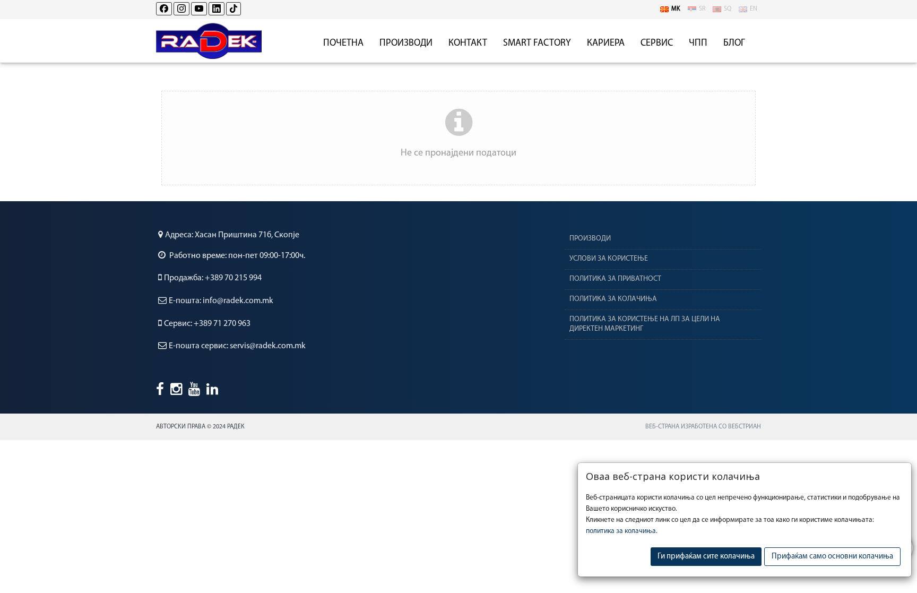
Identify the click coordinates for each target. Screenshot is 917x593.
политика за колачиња (621, 531)
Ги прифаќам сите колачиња (706, 557)
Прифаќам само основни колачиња (832, 557)
